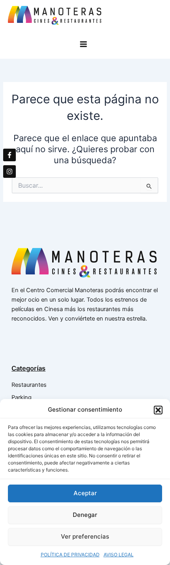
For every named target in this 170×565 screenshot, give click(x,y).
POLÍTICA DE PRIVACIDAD (70, 555)
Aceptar (85, 493)
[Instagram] (9, 171)
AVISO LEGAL (119, 555)
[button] (158, 410)
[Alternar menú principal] (85, 44)
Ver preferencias (85, 536)
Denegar (85, 514)
